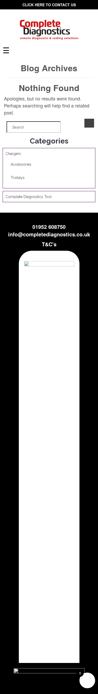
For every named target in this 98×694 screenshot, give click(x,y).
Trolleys (18, 178)
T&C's (49, 244)
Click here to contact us (49, 4)
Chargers (13, 154)
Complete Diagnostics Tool (28, 197)
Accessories (21, 164)
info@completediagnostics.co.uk (49, 234)
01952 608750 (49, 226)
